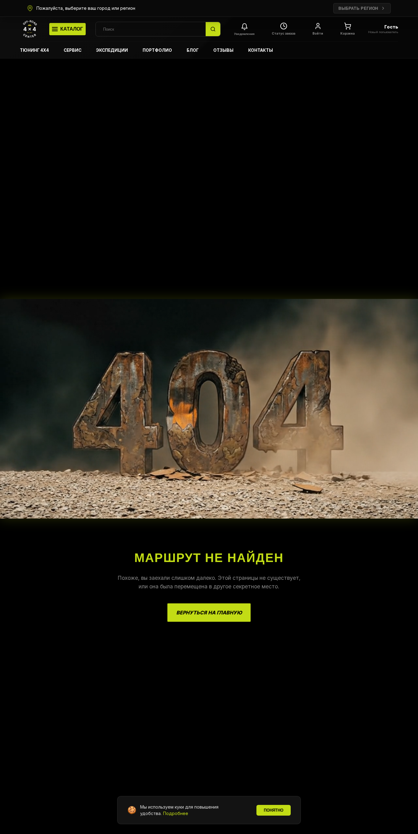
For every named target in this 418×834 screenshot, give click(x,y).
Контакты (260, 50)
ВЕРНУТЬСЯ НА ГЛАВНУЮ (209, 612)
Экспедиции (112, 50)
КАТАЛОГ (71, 29)
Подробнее (175, 813)
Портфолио (157, 50)
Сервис (72, 50)
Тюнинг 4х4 (34, 50)
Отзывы (223, 50)
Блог (193, 50)
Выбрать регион (358, 8)
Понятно (273, 810)
